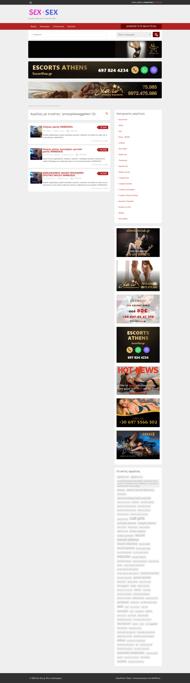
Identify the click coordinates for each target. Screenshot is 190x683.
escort (140, 535)
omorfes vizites (124, 598)
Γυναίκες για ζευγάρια (127, 190)
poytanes (135, 602)
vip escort (123, 623)
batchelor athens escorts (139, 514)
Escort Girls (123, 120)
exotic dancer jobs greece (127, 569)
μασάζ (120, 657)
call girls (137, 518)
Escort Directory (127, 543)
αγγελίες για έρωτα (126, 632)
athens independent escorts (134, 498)
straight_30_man (58, 131)
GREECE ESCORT (150, 573)
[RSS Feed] (30, 2)
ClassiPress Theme (124, 678)
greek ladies (133, 582)
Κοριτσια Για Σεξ (135, 628)
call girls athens (126, 523)
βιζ (137, 645)
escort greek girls (143, 549)
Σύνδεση (157, 2)
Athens (121, 490)
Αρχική (33, 26)
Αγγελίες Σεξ (50, 178)
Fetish (121, 125)
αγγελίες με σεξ (124, 636)
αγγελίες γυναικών (146, 632)
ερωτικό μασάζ (151, 653)
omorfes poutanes (141, 594)
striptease (139, 611)
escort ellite (144, 544)
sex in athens (135, 607)
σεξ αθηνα (145, 657)
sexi (126, 607)
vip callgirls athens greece (142, 619)
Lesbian (122, 143)
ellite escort (122, 531)
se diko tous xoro (148, 602)
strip (131, 611)
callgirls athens (147, 523)
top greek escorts (124, 620)
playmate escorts (152, 598)
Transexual (123, 160)
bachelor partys (144, 510)
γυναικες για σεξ (146, 645)
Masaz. (137, 590)
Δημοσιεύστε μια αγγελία (141, 26)
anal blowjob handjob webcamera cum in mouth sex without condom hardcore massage (137, 483)
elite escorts (144, 527)
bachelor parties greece (126, 506)
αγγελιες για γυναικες (144, 636)
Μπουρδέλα (123, 219)
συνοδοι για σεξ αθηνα (136, 662)
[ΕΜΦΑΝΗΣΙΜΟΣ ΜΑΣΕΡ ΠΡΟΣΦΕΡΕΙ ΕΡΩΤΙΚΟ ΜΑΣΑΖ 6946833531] (36, 183)
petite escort (138, 598)
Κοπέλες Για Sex (125, 207)
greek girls (121, 582)
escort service (124, 561)
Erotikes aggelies (137, 531)
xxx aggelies (151, 624)
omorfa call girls (124, 594)
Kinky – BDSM (124, 137)
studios (148, 611)
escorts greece (140, 561)
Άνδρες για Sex (124, 172)
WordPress (155, 678)
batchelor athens (123, 514)
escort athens (128, 539)
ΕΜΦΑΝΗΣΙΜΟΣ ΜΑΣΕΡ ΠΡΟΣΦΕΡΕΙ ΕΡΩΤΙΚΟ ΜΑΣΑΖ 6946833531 (63, 174)
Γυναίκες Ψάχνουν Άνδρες (128, 195)
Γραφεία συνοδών (125, 184)
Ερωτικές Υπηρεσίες (53, 154)
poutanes (123, 602)
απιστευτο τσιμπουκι (125, 645)
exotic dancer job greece (134, 565)
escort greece (125, 548)
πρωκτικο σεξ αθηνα (132, 657)
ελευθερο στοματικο (124, 649)
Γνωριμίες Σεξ (124, 178)
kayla (133, 586)
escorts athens (139, 557)
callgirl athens (122, 519)
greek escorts (142, 577)
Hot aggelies (123, 586)
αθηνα (121, 640)
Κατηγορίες (45, 26)
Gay (120, 131)
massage (146, 590)
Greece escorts (124, 578)
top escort (132, 616)
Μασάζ (48, 131)
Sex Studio (123, 149)
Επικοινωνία (58, 26)
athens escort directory (140, 490)
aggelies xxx (136, 477)
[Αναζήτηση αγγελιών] (156, 34)
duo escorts (132, 527)
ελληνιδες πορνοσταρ (141, 649)
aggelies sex (123, 477)
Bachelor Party (144, 506)
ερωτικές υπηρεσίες (130, 653)
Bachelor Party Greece (126, 510)
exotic (119, 565)
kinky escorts (143, 586)
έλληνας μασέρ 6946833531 (58, 127)
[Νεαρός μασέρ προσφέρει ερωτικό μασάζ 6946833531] (36, 159)
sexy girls (122, 611)
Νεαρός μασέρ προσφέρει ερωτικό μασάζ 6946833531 (62, 150)
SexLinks (71, 26)
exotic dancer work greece (128, 574)
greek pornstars (145, 582)
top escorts (143, 615)
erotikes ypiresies (125, 536)
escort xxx (153, 561)
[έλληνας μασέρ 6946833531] (36, 137)
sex (120, 606)
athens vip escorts (123, 502)
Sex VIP (145, 607)
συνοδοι (121, 661)
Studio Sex (123, 155)
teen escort (121, 616)
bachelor (135, 502)
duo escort (121, 527)
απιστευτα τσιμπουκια (136, 641)
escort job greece (124, 553)
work (142, 624)
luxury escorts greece (124, 590)
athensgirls (121, 494)
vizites (135, 624)
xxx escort (122, 628)
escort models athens (140, 552)
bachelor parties (147, 502)
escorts (123, 556)
